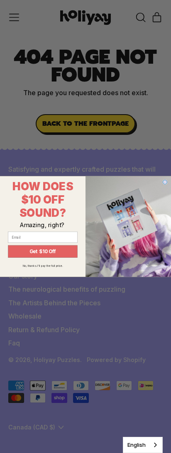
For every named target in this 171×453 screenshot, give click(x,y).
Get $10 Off (42, 251)
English (136, 444)
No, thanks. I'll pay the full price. (43, 266)
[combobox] (143, 445)
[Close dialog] (165, 182)
